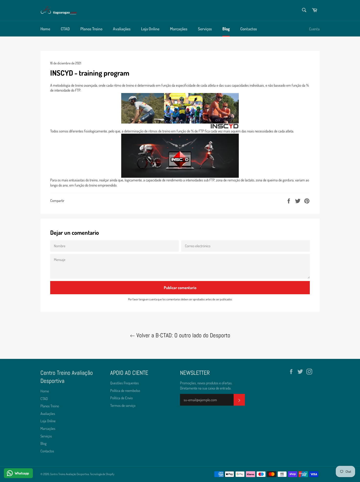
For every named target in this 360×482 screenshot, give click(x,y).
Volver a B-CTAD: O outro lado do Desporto (182, 335)
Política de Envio (121, 398)
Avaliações (122, 28)
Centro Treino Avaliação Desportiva (69, 474)
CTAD (65, 28)
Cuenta (314, 28)
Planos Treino (91, 28)
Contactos (248, 28)
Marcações (178, 28)
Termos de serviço (122, 405)
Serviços (205, 28)
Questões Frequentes (124, 383)
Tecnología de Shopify (102, 474)
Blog (226, 28)
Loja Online (150, 28)
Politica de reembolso (125, 390)
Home (45, 28)
